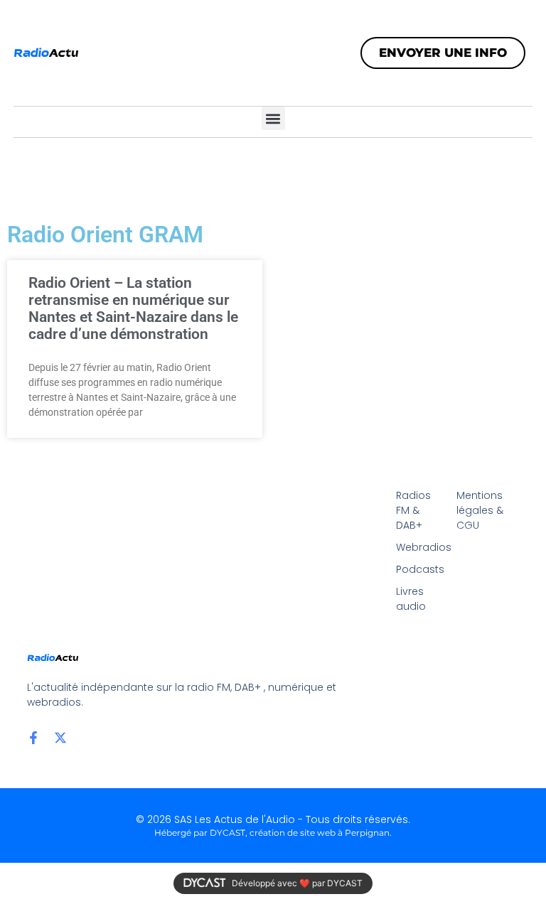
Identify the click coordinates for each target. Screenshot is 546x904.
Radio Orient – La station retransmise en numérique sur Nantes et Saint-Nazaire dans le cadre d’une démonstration (133, 308)
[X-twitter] (60, 737)
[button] (273, 118)
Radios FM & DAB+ (413, 510)
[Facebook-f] (33, 737)
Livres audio (411, 598)
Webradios (419, 547)
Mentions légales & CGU (479, 510)
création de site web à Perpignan (320, 832)
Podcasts (419, 569)
